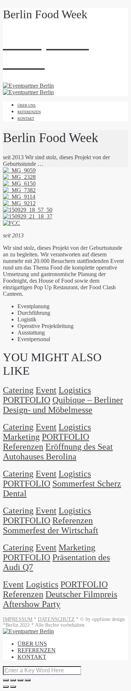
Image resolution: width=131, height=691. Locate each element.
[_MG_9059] (19, 170)
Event (46, 390)
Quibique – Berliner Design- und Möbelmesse (63, 405)
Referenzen (23, 446)
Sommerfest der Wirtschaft (50, 530)
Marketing (21, 437)
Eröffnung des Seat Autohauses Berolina (58, 451)
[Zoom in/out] (28, 680)
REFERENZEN (29, 112)
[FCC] (11, 223)
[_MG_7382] (19, 190)
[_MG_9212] (19, 203)
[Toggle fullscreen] (20, 680)
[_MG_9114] (19, 197)
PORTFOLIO (26, 400)
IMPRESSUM (17, 619)
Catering (18, 390)
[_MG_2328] (19, 177)
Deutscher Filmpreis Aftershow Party (60, 599)
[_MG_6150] (19, 183)
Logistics (75, 390)
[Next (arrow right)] (13, 687)
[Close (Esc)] (6, 680)
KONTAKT (25, 119)
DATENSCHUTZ (56, 619)
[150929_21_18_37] (27, 216)
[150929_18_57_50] (27, 210)
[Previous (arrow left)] (6, 687)
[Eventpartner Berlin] (28, 92)
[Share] (13, 680)
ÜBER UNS (26, 105)
